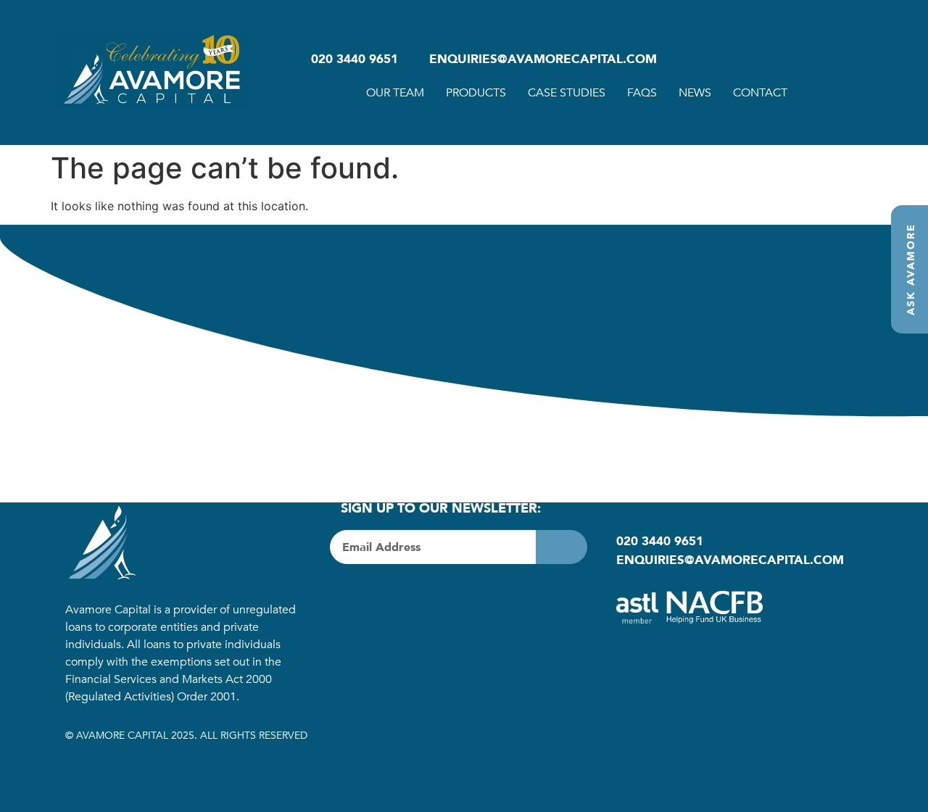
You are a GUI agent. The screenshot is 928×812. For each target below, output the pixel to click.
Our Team (395, 93)
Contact (760, 93)
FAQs (642, 93)
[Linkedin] (431, 597)
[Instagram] (395, 597)
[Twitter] (359, 597)
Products (476, 93)
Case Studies (566, 93)
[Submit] (561, 547)
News (695, 93)
